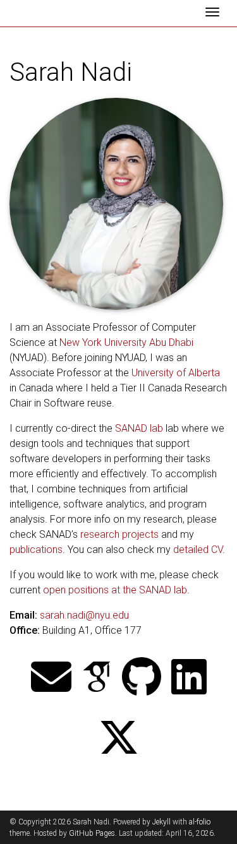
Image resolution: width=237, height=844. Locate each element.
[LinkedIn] (189, 678)
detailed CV (197, 550)
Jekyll (161, 821)
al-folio (199, 821)
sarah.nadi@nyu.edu (84, 615)
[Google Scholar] (97, 678)
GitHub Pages (92, 833)
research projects (119, 534)
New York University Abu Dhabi (126, 342)
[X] (119, 739)
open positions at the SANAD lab (115, 590)
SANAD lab (139, 428)
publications (36, 550)
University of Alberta (175, 373)
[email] (51, 678)
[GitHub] (141, 678)
